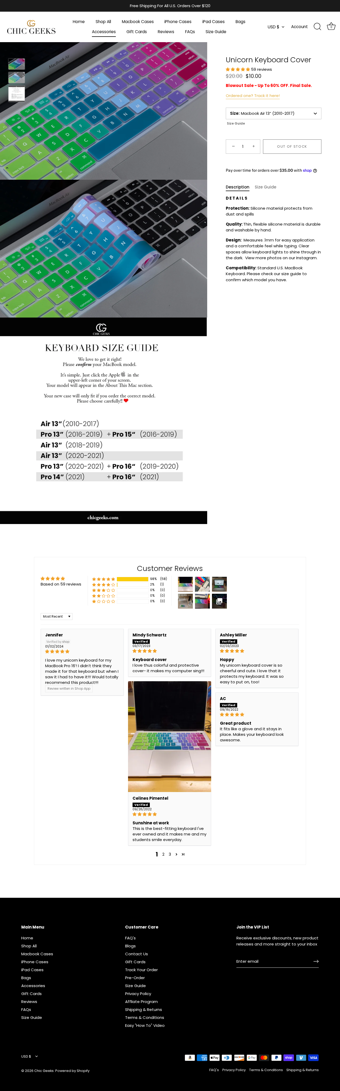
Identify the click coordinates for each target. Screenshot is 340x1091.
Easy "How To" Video (145, 1025)
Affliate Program (141, 1001)
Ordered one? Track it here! (253, 95)
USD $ (273, 26)
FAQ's (130, 938)
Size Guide (216, 31)
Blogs (130, 946)
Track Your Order (141, 970)
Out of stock (292, 146)
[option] (16, 65)
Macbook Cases (138, 21)
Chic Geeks (44, 1070)
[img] (82, 651)
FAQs (190, 31)
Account (299, 26)
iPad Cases (213, 21)
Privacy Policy (138, 993)
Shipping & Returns (143, 1009)
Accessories (104, 31)
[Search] (317, 27)
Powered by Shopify (72, 1070)
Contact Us (136, 954)
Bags (240, 21)
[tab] (240, 187)
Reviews (166, 31)
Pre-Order (135, 977)
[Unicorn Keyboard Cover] (16, 64)
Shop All (103, 21)
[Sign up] (316, 961)
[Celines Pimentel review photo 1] (169, 736)
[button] (238, 69)
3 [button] (170, 854)
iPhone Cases (178, 21)
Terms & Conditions (144, 1017)
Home (79, 21)
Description (237, 187)
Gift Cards (136, 31)
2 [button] (163, 854)
